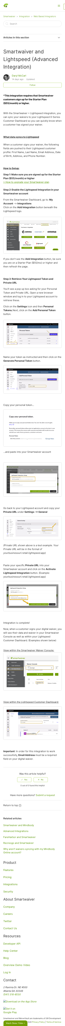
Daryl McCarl (19, 75)
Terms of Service (53, 1022)
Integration (24, 16)
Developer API (11, 943)
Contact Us (10, 928)
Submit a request (45, 795)
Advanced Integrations (15, 831)
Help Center (10, 950)
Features (8, 870)
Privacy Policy (38, 1022)
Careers (8, 913)
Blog (6, 957)
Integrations (10, 884)
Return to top (10, 805)
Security (8, 891)
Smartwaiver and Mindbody (18, 825)
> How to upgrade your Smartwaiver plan (26, 182)
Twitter (7, 921)
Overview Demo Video (16, 965)
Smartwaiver (9, 16)
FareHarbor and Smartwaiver (19, 837)
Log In (7, 972)
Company (9, 906)
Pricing (7, 877)
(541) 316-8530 (12, 994)
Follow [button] (32, 85)
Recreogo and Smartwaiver (18, 842)
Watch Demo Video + (15, 1023)
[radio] (24, 779)
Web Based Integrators (45, 16)
